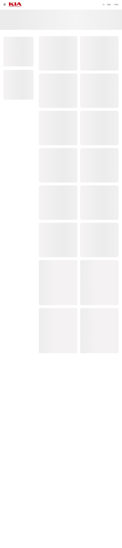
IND (109, 5)
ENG (116, 5)
